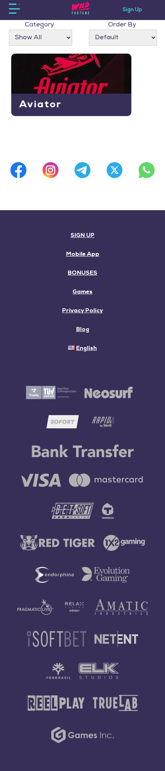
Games (82, 292)
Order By (122, 25)
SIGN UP (82, 236)
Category (39, 25)
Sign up (132, 9)
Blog (82, 330)
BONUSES (82, 273)
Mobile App (82, 254)
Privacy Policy (82, 311)
